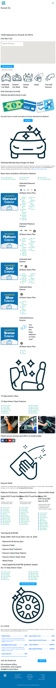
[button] (28, 583)
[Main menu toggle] (53, 3)
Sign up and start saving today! (39, 169)
